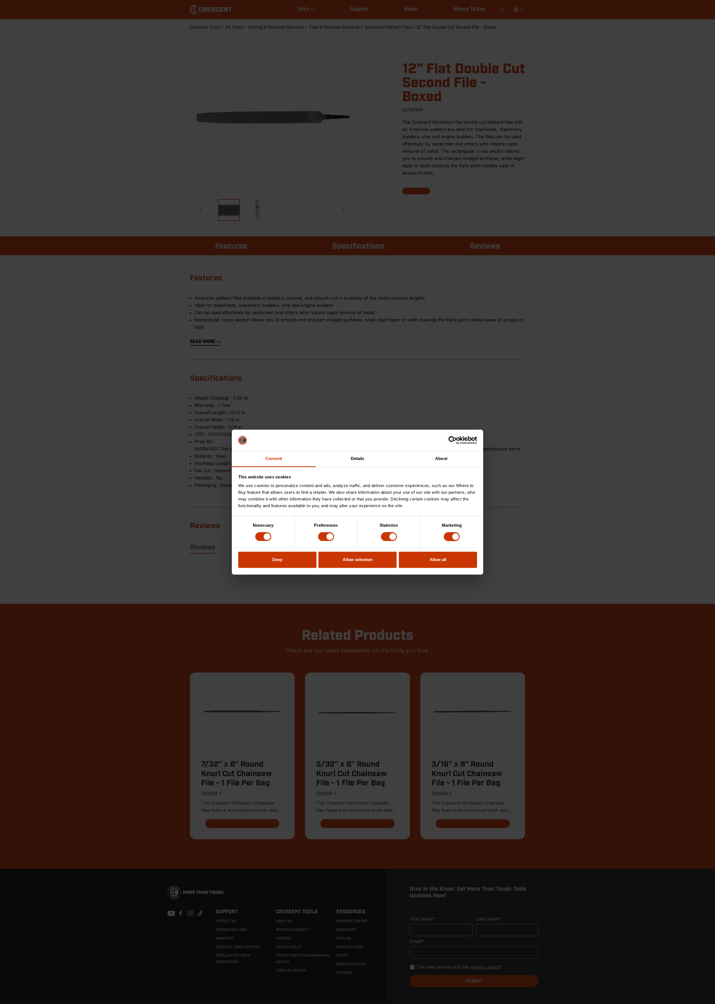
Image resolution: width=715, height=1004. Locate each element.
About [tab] (441, 458)
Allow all (438, 559)
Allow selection (358, 559)
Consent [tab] (273, 458)
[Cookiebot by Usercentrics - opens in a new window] (452, 440)
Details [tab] (357, 458)
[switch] (326, 536)
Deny (277, 559)
